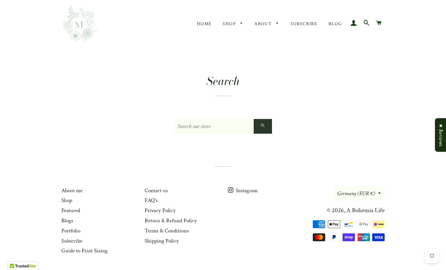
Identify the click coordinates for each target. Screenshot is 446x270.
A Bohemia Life (365, 210)
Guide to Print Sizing (84, 250)
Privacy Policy (160, 210)
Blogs (67, 220)
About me (72, 190)
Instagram (246, 190)
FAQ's (151, 200)
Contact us (156, 190)
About (263, 24)
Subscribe (304, 24)
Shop (230, 24)
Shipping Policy (162, 241)
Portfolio (70, 230)
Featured (70, 210)
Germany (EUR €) (356, 193)
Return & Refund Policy (171, 220)
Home (204, 24)
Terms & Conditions (167, 230)
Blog (335, 24)
